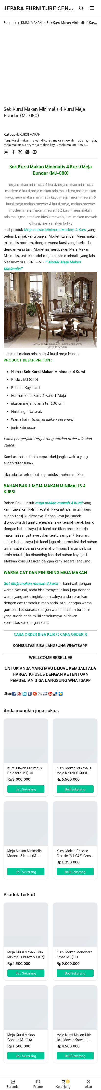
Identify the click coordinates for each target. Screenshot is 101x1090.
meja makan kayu (44, 144)
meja (92, 140)
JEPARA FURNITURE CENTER (41, 8)
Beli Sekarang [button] (26, 789)
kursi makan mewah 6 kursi (31, 140)
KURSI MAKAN (31, 22)
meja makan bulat (17, 144)
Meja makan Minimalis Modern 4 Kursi (55, 229)
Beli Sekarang (26, 871)
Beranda (10, 22)
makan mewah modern (70, 140)
